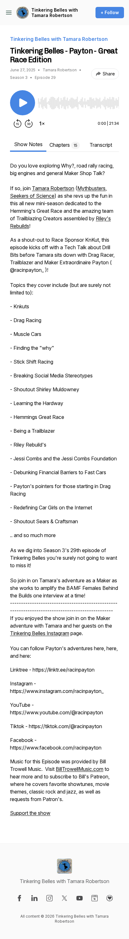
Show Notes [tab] (28, 144)
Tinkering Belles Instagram (39, 633)
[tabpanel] (64, 492)
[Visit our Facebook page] (19, 898)
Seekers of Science (32, 196)
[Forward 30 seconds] (28, 123)
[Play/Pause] (22, 102)
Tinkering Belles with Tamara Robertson (54, 12)
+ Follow (110, 12)
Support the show (30, 813)
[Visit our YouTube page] (79, 898)
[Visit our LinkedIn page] (34, 898)
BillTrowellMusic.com (79, 769)
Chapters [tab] (63, 145)
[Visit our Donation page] (109, 898)
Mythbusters (91, 188)
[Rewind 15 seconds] (17, 123)
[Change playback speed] (42, 123)
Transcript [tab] (101, 145)
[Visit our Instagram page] (49, 898)
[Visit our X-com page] (64, 898)
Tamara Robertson (53, 188)
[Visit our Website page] (94, 898)
